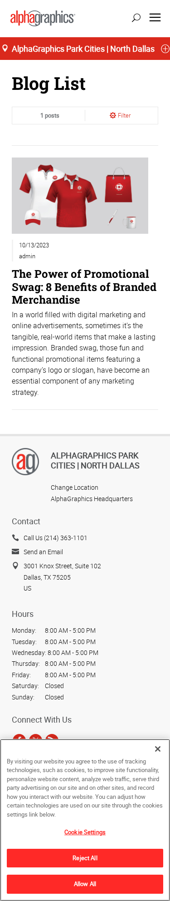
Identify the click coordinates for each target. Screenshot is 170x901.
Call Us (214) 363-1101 (55, 537)
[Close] (158, 749)
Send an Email (43, 551)
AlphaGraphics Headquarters (92, 498)
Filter (124, 115)
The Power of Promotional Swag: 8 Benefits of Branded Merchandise (84, 286)
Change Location (74, 487)
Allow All (85, 884)
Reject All (85, 858)
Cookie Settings (85, 832)
